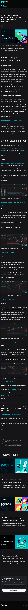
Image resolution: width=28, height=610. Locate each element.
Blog (6, 9)
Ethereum (9, 307)
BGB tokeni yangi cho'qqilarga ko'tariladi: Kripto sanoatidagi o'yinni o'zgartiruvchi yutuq (15, 445)
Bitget (2, 9)
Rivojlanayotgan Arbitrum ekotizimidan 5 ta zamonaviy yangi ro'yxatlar (14, 557)
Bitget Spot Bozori (7, 395)
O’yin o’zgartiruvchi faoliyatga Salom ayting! (12, 163)
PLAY (2, 260)
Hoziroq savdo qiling (14, 590)
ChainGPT (3, 349)
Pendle (3, 307)
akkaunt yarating (12, 389)
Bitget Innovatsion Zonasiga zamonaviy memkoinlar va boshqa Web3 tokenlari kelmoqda (13, 440)
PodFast (3, 212)
